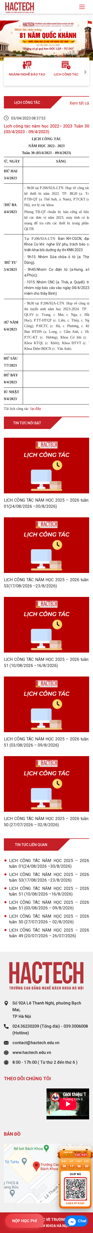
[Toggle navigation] (82, 7)
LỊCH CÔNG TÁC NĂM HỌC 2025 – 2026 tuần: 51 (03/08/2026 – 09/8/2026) (49, 905)
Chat (82, 1221)
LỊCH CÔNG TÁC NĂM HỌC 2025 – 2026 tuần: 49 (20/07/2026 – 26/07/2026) (49, 933)
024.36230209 (25, 1026)
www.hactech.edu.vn (31, 1052)
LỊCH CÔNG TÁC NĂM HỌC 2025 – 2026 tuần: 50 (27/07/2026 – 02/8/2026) (49, 919)
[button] (7, 41)
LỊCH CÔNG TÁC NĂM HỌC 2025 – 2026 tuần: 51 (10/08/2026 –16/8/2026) (49, 891)
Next (85, 71)
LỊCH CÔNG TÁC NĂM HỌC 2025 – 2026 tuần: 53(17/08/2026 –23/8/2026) (49, 877)
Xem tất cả (79, 103)
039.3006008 (76, 1026)
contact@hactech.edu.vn (35, 1042)
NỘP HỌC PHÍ (24, 1221)
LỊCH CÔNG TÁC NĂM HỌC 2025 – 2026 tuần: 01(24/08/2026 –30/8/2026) (49, 863)
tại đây (35, 409)
